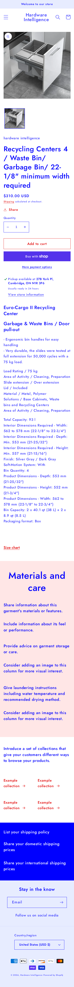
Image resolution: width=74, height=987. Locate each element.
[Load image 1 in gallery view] (15, 118)
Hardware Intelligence (31, 975)
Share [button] (13, 209)
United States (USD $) (34, 944)
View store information (26, 294)
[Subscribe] (61, 902)
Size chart (12, 547)
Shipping (9, 201)
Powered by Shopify (53, 975)
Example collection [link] (12, 783)
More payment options (37, 267)
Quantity (10, 218)
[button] (6, 17)
